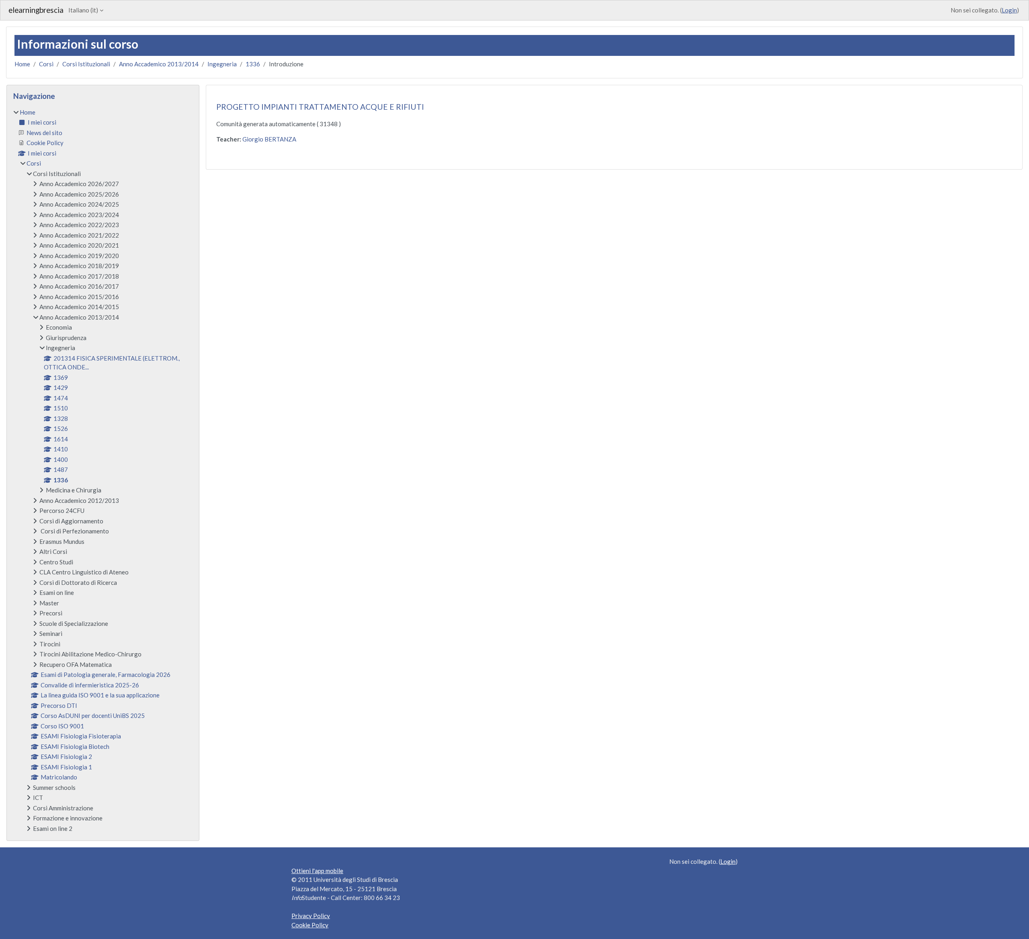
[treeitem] (103, 470)
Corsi (46, 64)
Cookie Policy (309, 925)
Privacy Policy (310, 915)
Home (22, 64)
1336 (253, 64)
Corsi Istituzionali (86, 64)
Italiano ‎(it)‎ (83, 10)
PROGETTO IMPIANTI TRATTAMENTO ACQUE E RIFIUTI (320, 106)
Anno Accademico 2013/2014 (159, 64)
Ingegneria (222, 64)
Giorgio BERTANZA (269, 139)
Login (1009, 10)
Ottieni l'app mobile (317, 870)
